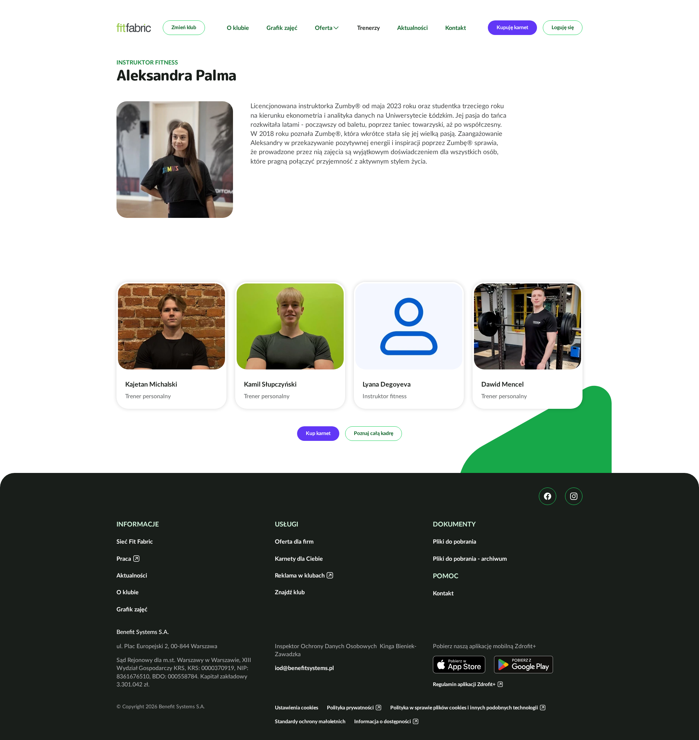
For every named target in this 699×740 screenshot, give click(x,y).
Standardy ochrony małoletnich (310, 721)
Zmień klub (183, 27)
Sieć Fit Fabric (134, 541)
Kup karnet (318, 433)
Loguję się (563, 27)
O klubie (238, 27)
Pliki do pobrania (454, 541)
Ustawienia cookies (296, 707)
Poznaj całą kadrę (373, 433)
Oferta (323, 27)
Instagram (573, 496)
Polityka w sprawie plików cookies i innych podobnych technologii (464, 707)
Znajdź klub (290, 592)
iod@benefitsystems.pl (304, 668)
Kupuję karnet (512, 27)
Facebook (547, 496)
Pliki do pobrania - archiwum (470, 558)
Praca (123, 558)
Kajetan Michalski (151, 384)
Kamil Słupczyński (270, 384)
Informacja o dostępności (382, 721)
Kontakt (455, 27)
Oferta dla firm (294, 541)
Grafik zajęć (281, 27)
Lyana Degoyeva (387, 384)
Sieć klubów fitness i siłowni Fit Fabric (133, 28)
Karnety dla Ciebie (299, 558)
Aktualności (412, 27)
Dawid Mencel (502, 384)
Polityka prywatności (350, 707)
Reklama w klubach (300, 575)
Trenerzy (368, 27)
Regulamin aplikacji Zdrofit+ (464, 684)
